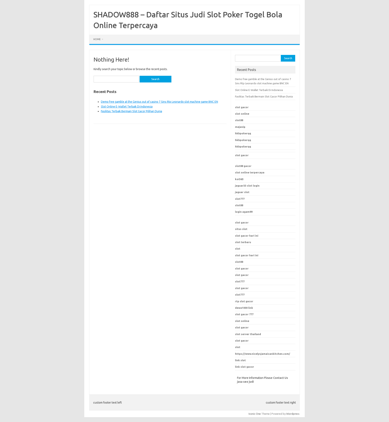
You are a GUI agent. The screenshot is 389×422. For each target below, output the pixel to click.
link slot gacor (244, 366)
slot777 (240, 198)
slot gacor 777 (244, 314)
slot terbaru (243, 242)
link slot (240, 360)
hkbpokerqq (243, 133)
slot (237, 248)
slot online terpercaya (249, 172)
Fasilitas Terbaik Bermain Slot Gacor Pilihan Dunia (131, 111)
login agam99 (243, 211)
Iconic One (255, 413)
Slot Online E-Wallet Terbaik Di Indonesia (127, 106)
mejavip (240, 126)
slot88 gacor (243, 166)
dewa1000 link (244, 307)
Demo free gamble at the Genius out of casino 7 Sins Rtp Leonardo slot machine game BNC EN (159, 101)
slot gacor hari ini (246, 235)
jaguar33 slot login (247, 185)
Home (97, 39)
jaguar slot (242, 192)
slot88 (239, 120)
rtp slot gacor (244, 301)
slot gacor (242, 107)
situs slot (241, 229)
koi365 (239, 179)
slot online (242, 113)
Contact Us (280, 377)
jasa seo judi (245, 381)
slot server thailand (248, 334)
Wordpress (292, 413)
